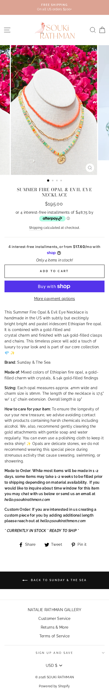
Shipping (36, 228)
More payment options (54, 299)
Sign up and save (54, 652)
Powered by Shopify (54, 686)
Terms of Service (54, 636)
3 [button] (57, 181)
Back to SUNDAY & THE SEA (58, 580)
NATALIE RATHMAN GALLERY (54, 610)
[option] (54, 7)
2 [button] (53, 181)
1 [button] (48, 180)
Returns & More (55, 627)
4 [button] (61, 181)
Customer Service (54, 618)
